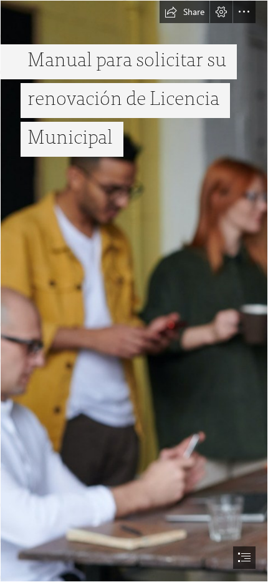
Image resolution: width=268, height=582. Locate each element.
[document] (134, 291)
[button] (184, 12)
